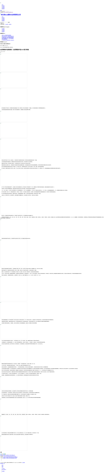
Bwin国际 (6, 24)
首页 (2, 16)
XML (4, 463)
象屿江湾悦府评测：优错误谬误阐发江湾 (8, 36)
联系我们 (3, 8)
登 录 (1, 10)
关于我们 (3, 5)
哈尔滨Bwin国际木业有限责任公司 (8, 12)
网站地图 (1, 463)
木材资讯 (3, 7)
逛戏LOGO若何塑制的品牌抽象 (6, 35)
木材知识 (3, 6)
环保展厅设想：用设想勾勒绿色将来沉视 (8, 37)
